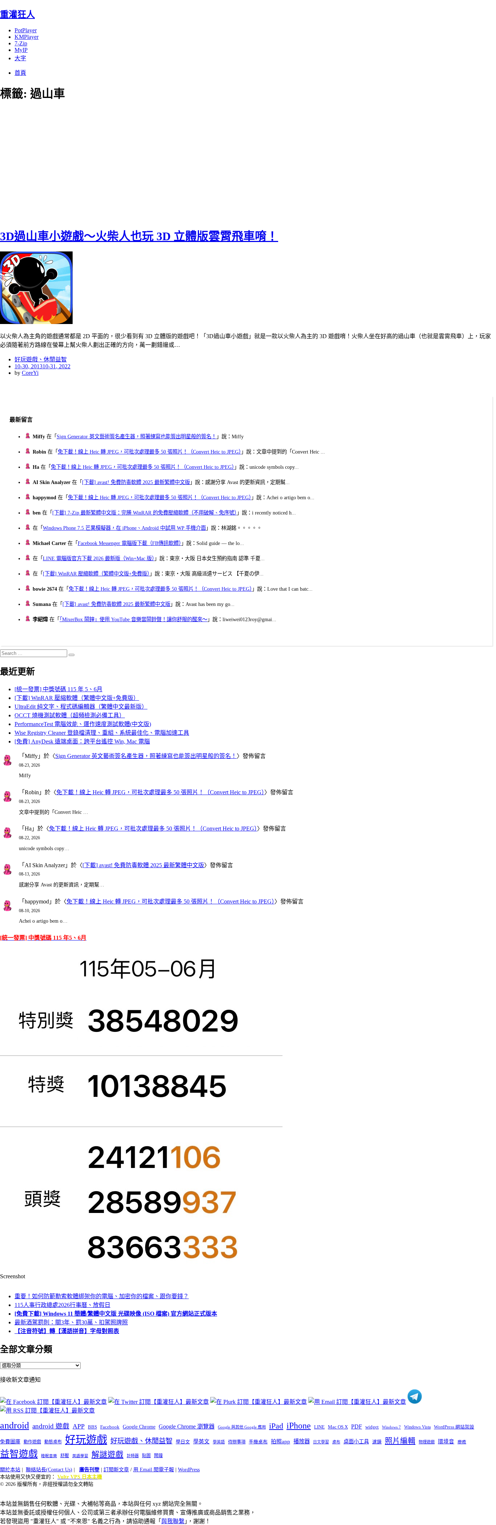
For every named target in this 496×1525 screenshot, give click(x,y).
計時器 (133, 1456)
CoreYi (30, 373)
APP (79, 1426)
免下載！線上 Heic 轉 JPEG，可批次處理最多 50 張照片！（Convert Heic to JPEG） (149, 452)
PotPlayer (26, 30)
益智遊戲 (19, 1454)
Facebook (109, 1427)
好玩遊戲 (86, 1440)
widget (372, 1427)
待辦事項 (236, 1441)
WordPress (189, 1469)
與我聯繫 (172, 1521)
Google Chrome (139, 1427)
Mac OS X (338, 1427)
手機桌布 (258, 1441)
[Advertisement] (130, 163)
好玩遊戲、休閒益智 (41, 359)
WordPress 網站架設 (454, 1427)
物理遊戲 (427, 1442)
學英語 (219, 1442)
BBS (92, 1427)
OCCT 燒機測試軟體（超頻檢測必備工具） (70, 715)
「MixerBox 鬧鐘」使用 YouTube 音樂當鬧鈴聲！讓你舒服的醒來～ (133, 619)
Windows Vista (417, 1427)
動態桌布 (53, 1441)
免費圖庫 (10, 1441)
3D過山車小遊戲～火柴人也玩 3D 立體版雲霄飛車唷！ (139, 236)
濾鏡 (377, 1441)
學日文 (183, 1441)
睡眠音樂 (49, 1456)
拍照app (280, 1441)
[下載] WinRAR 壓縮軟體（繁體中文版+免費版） (96, 574)
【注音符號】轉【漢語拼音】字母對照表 (67, 1331)
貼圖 (146, 1455)
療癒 (462, 1441)
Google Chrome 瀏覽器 (187, 1426)
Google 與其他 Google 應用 (242, 1427)
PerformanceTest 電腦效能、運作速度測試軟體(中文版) (83, 724)
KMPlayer (26, 37)
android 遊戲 (50, 1426)
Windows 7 (391, 1427)
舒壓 (64, 1455)
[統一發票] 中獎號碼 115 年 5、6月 (58, 689)
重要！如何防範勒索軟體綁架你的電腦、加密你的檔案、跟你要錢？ (102, 1296)
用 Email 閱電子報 (153, 1469)
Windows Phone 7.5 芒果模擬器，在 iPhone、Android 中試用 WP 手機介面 (124, 528)
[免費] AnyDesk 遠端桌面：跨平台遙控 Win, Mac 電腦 (82, 741)
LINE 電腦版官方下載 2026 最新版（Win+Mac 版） (98, 558)
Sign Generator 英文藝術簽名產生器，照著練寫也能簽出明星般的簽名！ (136, 436)
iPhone (298, 1425)
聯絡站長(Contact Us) (49, 1469)
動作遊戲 (32, 1441)
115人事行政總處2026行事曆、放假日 (62, 1305)
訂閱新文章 (116, 1469)
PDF (356, 1426)
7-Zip (21, 43)
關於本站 (10, 1469)
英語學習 (80, 1456)
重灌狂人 (17, 14)
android (14, 1425)
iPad (276, 1426)
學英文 (201, 1441)
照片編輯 (400, 1441)
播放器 (301, 1441)
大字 (20, 58)
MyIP (21, 50)
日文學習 (321, 1442)
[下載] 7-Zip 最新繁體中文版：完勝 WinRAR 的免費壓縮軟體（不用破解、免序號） (144, 513)
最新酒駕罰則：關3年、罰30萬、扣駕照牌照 (71, 1322)
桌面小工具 (356, 1441)
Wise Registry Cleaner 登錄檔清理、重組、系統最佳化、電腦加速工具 (102, 733)
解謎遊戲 (107, 1454)
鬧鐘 (158, 1455)
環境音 (446, 1441)
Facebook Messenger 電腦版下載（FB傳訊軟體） (129, 543)
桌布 (336, 1442)
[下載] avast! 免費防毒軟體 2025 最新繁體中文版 (136, 482)
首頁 (20, 73)
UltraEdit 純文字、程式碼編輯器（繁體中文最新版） (81, 707)
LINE (319, 1427)
